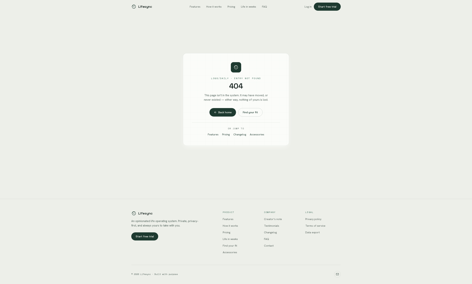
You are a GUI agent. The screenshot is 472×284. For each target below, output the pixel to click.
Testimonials (271, 225)
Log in (308, 6)
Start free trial (327, 6)
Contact (269, 245)
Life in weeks (248, 6)
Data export (312, 232)
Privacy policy (313, 219)
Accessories (257, 134)
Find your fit (250, 112)
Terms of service (315, 225)
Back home (225, 112)
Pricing (231, 6)
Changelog (239, 134)
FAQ (264, 6)
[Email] (337, 274)
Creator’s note (273, 219)
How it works (214, 6)
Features (195, 6)
